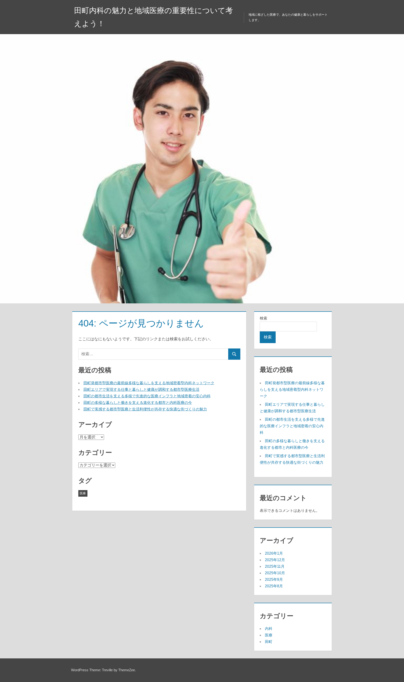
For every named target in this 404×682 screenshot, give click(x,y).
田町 (268, 642)
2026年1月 (274, 553)
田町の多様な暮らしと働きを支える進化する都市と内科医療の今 (137, 403)
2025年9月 (274, 579)
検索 (263, 318)
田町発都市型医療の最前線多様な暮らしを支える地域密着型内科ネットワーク (148, 383)
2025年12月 (275, 560)
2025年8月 (274, 586)
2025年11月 (275, 566)
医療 (83, 493)
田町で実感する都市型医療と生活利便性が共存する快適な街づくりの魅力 (145, 409)
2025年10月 (275, 573)
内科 (268, 629)
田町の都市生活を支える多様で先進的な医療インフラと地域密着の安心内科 (147, 396)
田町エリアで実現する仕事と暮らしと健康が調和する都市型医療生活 (141, 389)
